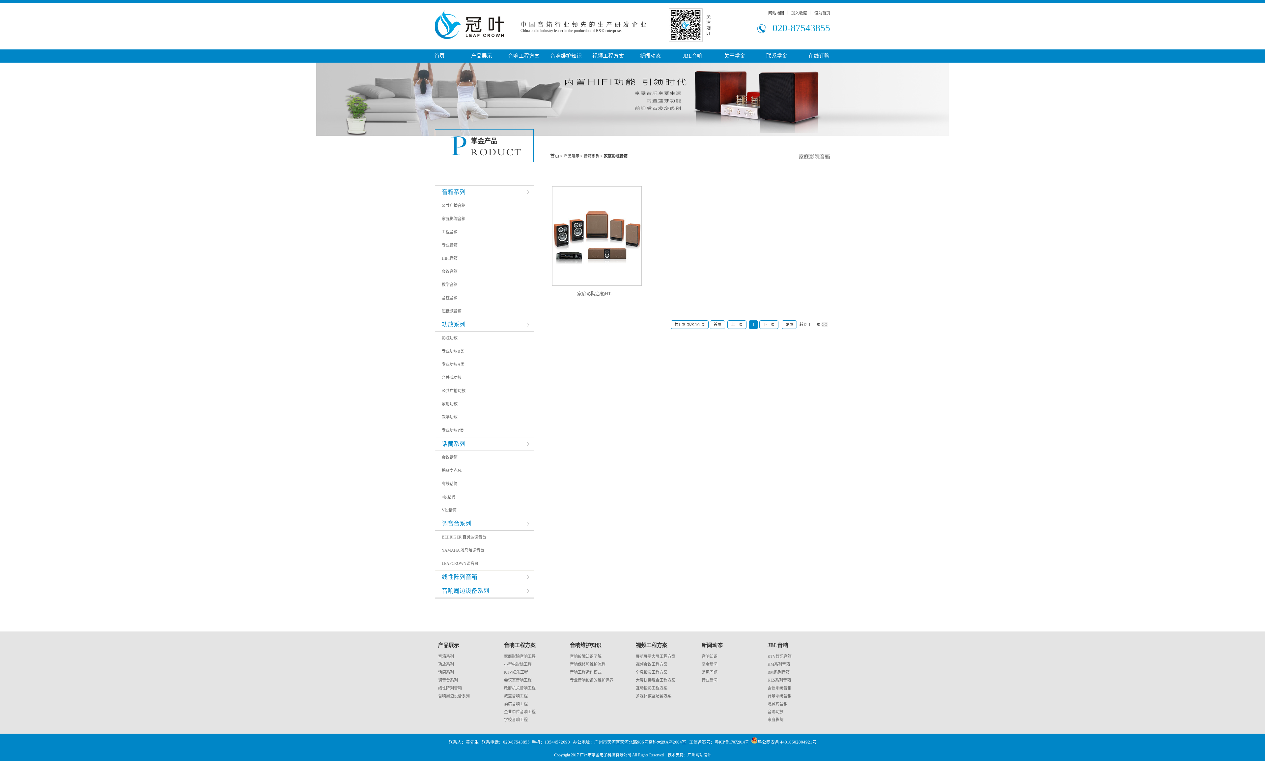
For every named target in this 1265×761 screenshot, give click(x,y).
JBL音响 (692, 56)
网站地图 (776, 13)
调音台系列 (448, 680)
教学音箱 (450, 284)
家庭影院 (775, 719)
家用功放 (450, 404)
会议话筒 (450, 457)
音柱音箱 (450, 298)
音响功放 (775, 712)
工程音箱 (450, 232)
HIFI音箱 (450, 258)
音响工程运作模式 (586, 672)
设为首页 (822, 13)
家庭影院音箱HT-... (596, 293)
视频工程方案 (608, 56)
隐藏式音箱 (777, 704)
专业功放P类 (453, 430)
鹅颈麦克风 (452, 470)
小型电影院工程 (518, 664)
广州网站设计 (699, 755)
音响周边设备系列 (454, 696)
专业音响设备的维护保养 (591, 680)
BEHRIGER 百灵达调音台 (464, 537)
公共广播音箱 (453, 205)
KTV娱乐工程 (516, 672)
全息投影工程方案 (651, 672)
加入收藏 (799, 13)
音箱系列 (446, 656)
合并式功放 (452, 377)
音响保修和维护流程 (587, 664)
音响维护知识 (566, 56)
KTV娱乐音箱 (780, 656)
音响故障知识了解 (586, 656)
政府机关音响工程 (520, 688)
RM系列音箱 (779, 672)
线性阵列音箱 (450, 688)
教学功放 (450, 417)
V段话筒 (449, 510)
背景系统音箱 (779, 696)
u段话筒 (449, 497)
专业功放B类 (453, 351)
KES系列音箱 (779, 680)
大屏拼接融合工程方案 (655, 680)
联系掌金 (776, 56)
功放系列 (446, 664)
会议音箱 (450, 271)
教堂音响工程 (516, 696)
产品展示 (481, 56)
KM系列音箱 (779, 664)
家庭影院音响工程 (520, 656)
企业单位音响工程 (520, 712)
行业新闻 (709, 680)
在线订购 (818, 56)
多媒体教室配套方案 (653, 696)
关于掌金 (734, 56)
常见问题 (709, 672)
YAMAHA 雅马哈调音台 (463, 550)
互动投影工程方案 (651, 688)
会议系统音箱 (779, 688)
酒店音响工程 (516, 704)
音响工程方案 (524, 56)
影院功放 (450, 338)
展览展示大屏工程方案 (655, 656)
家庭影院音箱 (453, 219)
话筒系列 (446, 672)
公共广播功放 (453, 391)
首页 (439, 56)
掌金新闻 (709, 664)
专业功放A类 (453, 364)
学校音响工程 (516, 719)
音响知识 (709, 656)
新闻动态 (650, 56)
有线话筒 (450, 484)
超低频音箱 (452, 311)
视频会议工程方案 (651, 664)
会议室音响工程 (518, 680)
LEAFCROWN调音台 (460, 563)
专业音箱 (450, 245)
